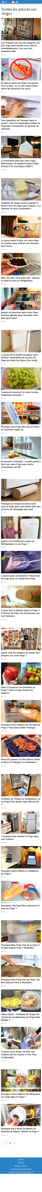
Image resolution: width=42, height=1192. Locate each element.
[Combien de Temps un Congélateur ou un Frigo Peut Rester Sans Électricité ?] (21, 784)
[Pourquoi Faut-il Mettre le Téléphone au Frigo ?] (21, 856)
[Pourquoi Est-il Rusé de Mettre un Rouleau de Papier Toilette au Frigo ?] (21, 1114)
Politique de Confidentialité (21, 1169)
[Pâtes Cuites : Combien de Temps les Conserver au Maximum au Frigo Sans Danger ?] (21, 1000)
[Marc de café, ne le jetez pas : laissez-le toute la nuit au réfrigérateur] (21, 263)
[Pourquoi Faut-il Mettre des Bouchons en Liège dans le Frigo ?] (21, 1080)
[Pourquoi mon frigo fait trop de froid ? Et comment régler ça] (21, 412)
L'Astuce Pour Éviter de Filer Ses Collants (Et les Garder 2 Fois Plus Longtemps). (19, 1055)
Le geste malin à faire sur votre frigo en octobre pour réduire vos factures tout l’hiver (20, 243)
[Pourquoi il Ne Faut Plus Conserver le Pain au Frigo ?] (21, 891)
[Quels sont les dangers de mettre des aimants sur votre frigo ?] (21, 638)
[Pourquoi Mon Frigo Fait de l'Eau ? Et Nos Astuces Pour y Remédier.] (21, 965)
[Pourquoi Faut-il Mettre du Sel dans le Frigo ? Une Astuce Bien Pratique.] (21, 710)
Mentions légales (21, 1166)
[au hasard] (16, 2)
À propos (21, 1159)
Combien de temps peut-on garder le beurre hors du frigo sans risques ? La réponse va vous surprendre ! (21, 206)
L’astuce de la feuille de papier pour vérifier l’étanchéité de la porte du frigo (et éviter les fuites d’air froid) (19, 358)
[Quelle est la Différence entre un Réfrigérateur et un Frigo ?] (21, 527)
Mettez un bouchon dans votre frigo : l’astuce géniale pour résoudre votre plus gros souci (20, 315)
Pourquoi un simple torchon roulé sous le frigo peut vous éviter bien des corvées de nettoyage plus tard (21, 507)
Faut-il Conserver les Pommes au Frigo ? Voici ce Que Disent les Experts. (18, 690)
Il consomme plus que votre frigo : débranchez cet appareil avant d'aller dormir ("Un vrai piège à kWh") (20, 164)
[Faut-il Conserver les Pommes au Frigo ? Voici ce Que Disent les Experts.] (21, 673)
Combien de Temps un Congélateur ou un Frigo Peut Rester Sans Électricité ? (20, 802)
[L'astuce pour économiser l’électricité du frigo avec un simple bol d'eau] (21, 561)
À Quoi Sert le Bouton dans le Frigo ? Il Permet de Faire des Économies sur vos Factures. (20, 613)
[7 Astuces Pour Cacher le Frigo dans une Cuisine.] (21, 822)
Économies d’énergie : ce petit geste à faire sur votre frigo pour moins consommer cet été (20, 464)
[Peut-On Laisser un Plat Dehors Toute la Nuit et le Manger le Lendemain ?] (21, 745)
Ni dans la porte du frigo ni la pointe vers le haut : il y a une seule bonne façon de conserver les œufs (19, 86)
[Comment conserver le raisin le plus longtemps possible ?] (21, 378)
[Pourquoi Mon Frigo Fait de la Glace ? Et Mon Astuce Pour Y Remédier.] (21, 931)
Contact (21, 1163)
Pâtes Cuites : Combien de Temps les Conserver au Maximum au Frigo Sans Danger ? (20, 1017)
